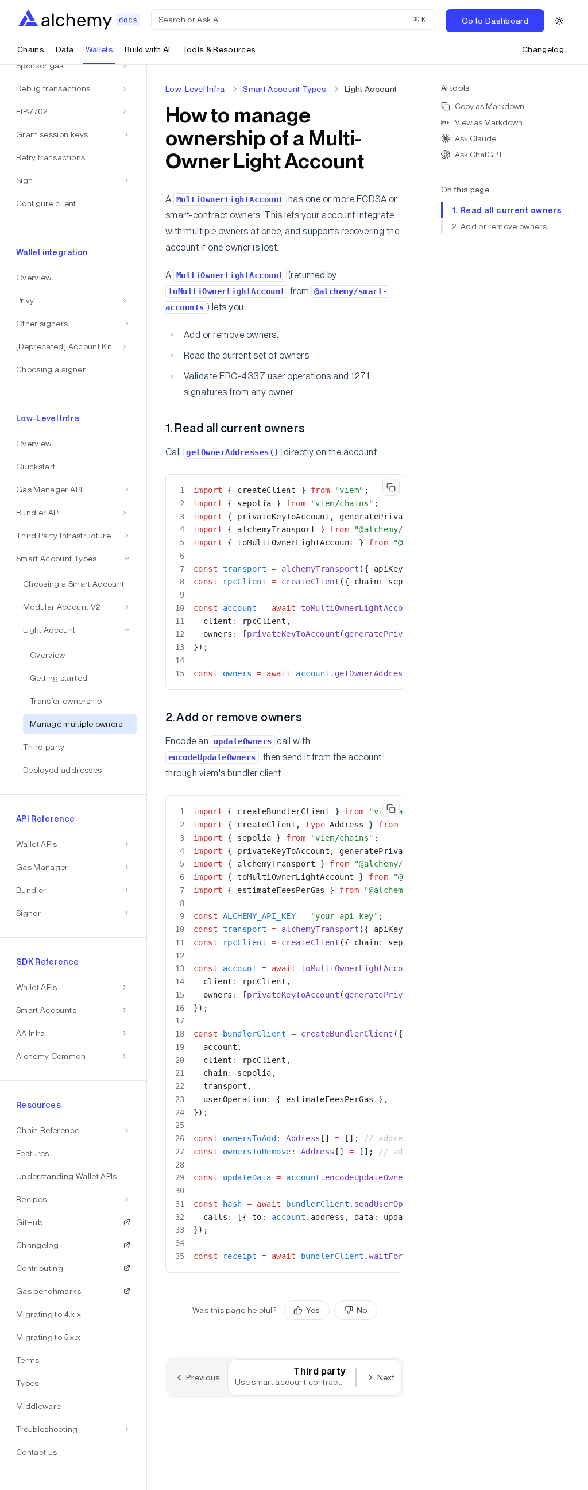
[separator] (147, 777)
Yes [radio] (313, 1310)
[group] (330, 1310)
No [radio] (362, 1310)
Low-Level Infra (195, 89)
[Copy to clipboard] (391, 487)
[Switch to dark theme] (559, 20)
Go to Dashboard (495, 20)
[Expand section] (124, 65)
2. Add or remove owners (499, 226)
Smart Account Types (284, 89)
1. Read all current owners (506, 210)
